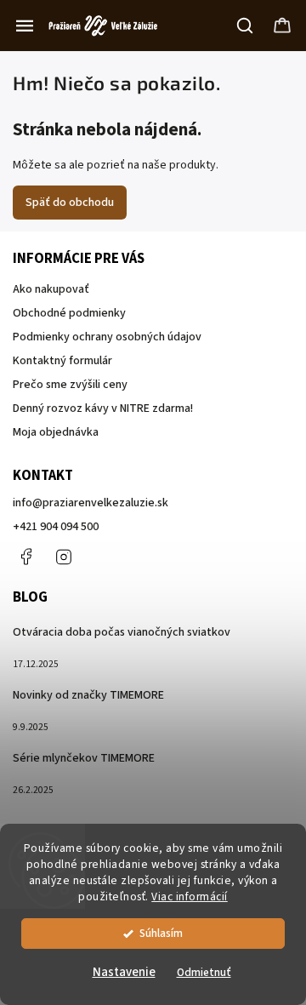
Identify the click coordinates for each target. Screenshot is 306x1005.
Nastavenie (124, 972)
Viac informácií (189, 896)
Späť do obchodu (70, 202)
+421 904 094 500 (56, 526)
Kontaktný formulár (62, 360)
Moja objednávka (56, 432)
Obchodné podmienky (69, 313)
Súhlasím (161, 933)
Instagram (63, 556)
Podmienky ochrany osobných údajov (107, 336)
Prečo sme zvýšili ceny (70, 384)
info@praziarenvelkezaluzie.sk (90, 502)
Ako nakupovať (51, 289)
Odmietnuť (204, 972)
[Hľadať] (246, 25)
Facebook (25, 556)
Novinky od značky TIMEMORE (88, 695)
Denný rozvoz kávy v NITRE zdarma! (103, 408)
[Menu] (25, 26)
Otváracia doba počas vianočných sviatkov (121, 632)
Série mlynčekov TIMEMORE (84, 758)
